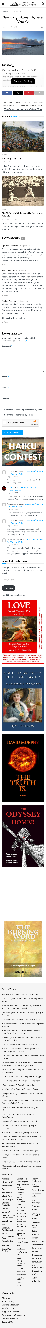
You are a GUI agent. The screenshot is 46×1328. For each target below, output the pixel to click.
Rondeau (35, 1209)
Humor (19, 1283)
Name (5, 377)
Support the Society (10, 1312)
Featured (5, 1245)
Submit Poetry (8, 1301)
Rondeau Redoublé (36, 1214)
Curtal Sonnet (37, 1193)
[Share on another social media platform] (39, 93)
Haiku (34, 1196)
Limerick (21, 1238)
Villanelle (36, 1281)
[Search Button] (43, 3)
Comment (7, 346)
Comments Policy (10, 1318)
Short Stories (37, 1245)
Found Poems (22, 1275)
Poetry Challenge (36, 1180)
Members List (8, 1308)
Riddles (19, 1286)
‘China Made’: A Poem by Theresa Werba (20, 994)
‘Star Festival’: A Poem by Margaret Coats (20, 1089)
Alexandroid (7, 1182)
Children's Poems (21, 1265)
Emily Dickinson (20, 1188)
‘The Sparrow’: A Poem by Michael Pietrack (21, 1162)
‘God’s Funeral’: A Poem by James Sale (18, 1085)
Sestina (35, 1238)
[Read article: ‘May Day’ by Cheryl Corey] (23, 136)
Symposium (37, 1255)
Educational (7, 1221)
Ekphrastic (21, 1272)
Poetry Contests (35, 1185)
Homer (19, 1204)
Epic (4, 1224)
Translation (37, 1271)
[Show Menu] (3, 3)
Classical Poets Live (6, 1204)
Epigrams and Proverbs (8, 1229)
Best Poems (7, 1192)
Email (5, 388)
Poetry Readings (36, 1201)
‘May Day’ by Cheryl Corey (11, 158)
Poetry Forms (38, 1190)
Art (3, 1189)
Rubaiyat (35, 1222)
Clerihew (6, 1208)
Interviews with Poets (8, 1237)
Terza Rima (37, 1262)
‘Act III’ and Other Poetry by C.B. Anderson (21, 1081)
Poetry (11, 11)
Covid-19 (6, 1212)
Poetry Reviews (7, 1241)
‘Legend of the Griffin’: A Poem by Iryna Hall (21, 1019)
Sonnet (35, 1251)
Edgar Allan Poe (23, 1185)
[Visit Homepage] (23, 3)
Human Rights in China (21, 1233)
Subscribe (8, 588)
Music (19, 1245)
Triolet (35, 1274)
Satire (34, 1231)
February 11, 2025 (9, 27)
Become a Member (10, 1305)
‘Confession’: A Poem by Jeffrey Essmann (20, 1132)
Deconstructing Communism (8, 1216)
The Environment (38, 1266)
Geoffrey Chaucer (20, 1193)
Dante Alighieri (22, 1181)
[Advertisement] (23, 894)
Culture (20, 1269)
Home (4, 11)
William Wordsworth (21, 1225)
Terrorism (36, 1258)
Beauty (18, 11)
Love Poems (22, 1242)
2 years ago (26, 246)
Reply (6, 265)
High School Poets (21, 1279)
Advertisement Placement (13, 1315)
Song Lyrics (37, 1248)
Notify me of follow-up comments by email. (23, 410)
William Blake (22, 1216)
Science (35, 1234)
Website (5, 399)
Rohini (10, 487)
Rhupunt (35, 1206)
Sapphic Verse (35, 1226)
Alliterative (7, 1186)
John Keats (21, 1207)
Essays (4, 1233)
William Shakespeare (21, 1220)
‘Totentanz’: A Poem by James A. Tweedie (20, 1121)
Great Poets (22, 1179)
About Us (6, 1298)
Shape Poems (38, 1241)
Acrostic (5, 1179)
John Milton (21, 1210)
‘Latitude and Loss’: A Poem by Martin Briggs (21, 1076)
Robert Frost (21, 1213)
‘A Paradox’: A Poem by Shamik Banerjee (20, 1150)
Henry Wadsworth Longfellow (21, 1199)
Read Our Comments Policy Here (23, 109)
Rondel (35, 1218)
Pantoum (21, 1249)
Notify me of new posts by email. (18, 415)
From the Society (6, 1250)
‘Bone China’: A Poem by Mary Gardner (19, 1044)
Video (34, 1278)
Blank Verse (7, 1196)
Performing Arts (22, 1253)
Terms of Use (7, 1322)
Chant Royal (7, 1199)
